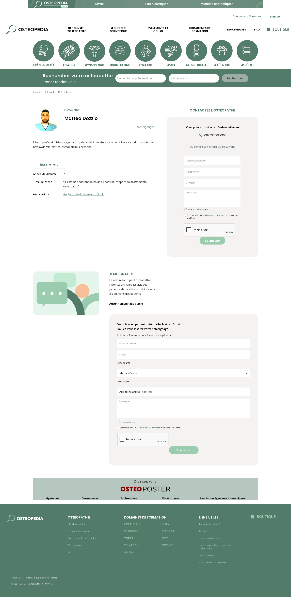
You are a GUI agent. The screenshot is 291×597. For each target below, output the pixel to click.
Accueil (37, 92)
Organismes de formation (200, 30)
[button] (255, 16)
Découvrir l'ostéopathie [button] (76, 30)
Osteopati (49, 92)
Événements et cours (158, 30)
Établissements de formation (82, 538)
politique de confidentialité (148, 428)
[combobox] (183, 373)
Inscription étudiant (209, 555)
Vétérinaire (167, 545)
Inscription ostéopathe (210, 538)
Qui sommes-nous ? (209, 524)
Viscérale (129, 552)
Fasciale (166, 524)
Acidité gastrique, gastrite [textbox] (135, 392)
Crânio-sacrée (132, 524)
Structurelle (131, 545)
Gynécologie (131, 531)
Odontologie (168, 531)
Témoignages (236, 29)
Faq (257, 29)
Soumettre (212, 241)
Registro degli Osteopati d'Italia (83, 194)
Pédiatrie (128, 538)
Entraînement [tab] (49, 164)
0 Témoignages (144, 127)
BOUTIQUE (280, 29)
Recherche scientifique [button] (118, 30)
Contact (203, 531)
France (275, 17)
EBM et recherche (76, 524)
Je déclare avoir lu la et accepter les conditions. (150, 428)
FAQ (69, 552)
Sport (164, 538)
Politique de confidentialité (212, 562)
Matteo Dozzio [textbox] (128, 373)
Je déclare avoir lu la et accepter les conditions (212, 216)
